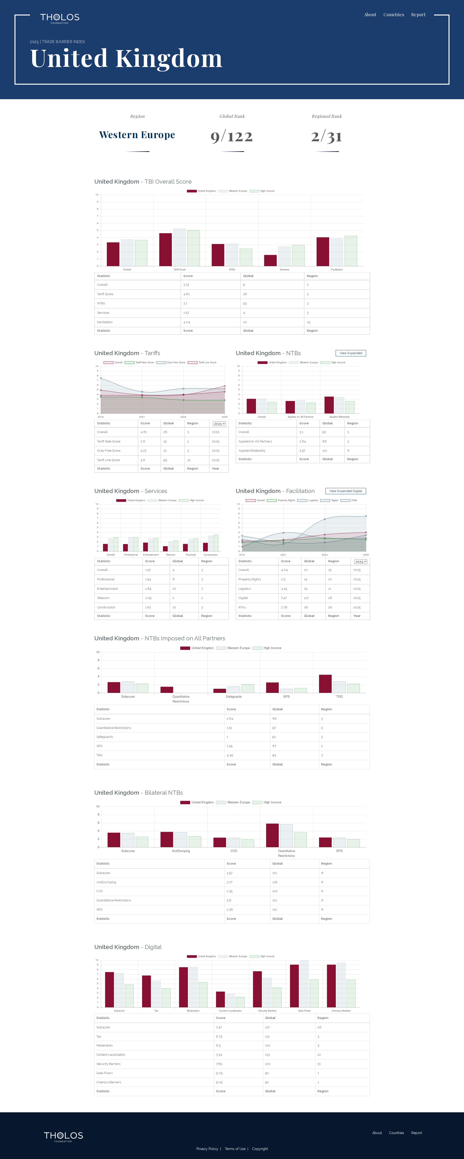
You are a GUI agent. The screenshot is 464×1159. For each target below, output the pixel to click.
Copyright (260, 1149)
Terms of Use (235, 1149)
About (370, 14)
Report (418, 14)
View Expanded (351, 353)
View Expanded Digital (345, 491)
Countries (394, 14)
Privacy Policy (207, 1149)
